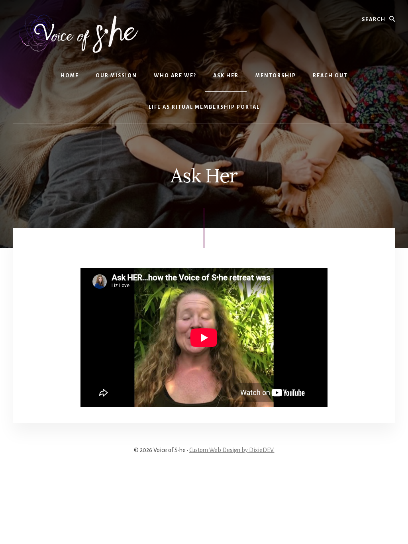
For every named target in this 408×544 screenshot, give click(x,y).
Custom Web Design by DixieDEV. (232, 450)
